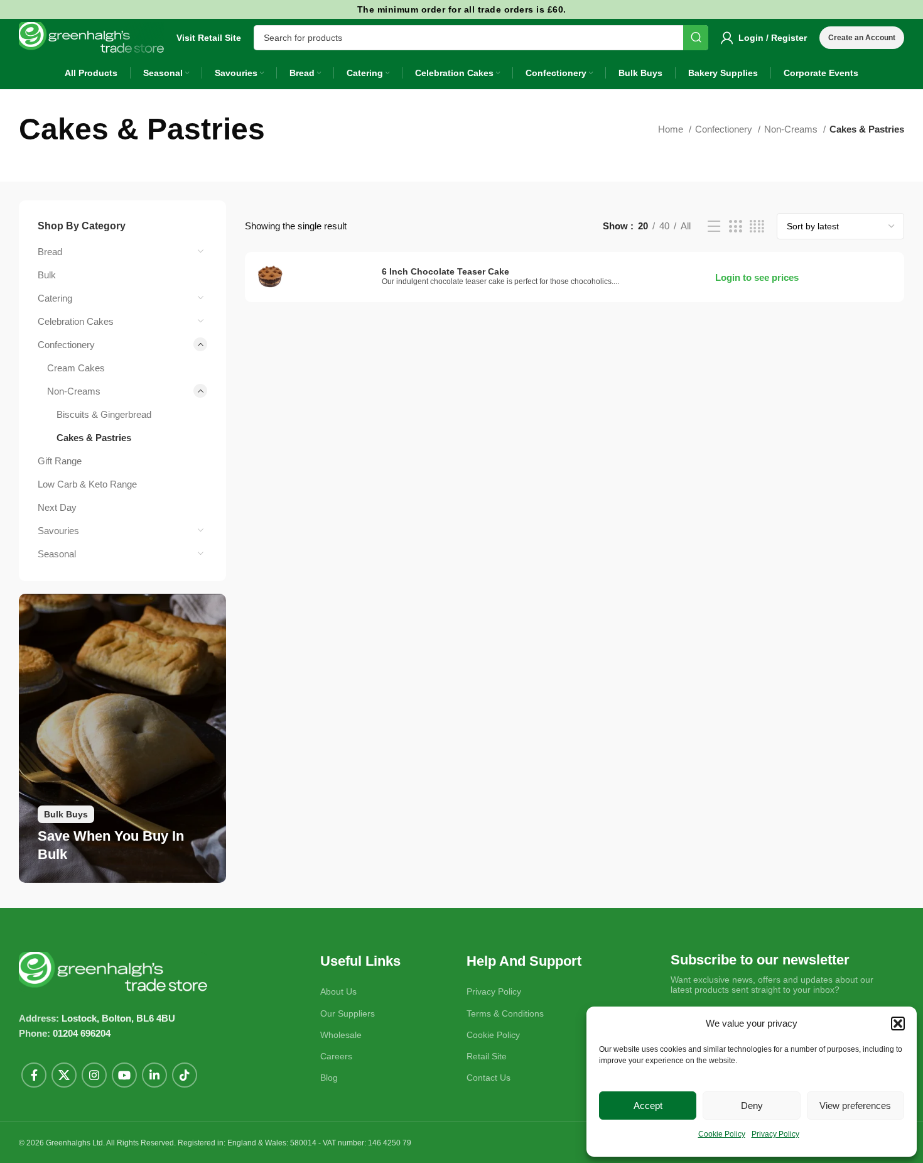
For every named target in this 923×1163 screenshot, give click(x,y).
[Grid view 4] (757, 226)
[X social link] (64, 1075)
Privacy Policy (775, 1134)
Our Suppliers (347, 1013)
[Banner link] (122, 738)
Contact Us (488, 1078)
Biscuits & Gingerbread (104, 414)
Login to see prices (757, 277)
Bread (50, 251)
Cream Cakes (76, 368)
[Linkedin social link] (154, 1075)
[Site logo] (91, 36)
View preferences (855, 1105)
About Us (338, 991)
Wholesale (341, 1035)
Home (672, 129)
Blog (329, 1078)
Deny (752, 1105)
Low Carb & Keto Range (87, 484)
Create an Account (861, 37)
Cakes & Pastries (94, 437)
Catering (55, 298)
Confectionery (725, 129)
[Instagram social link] (94, 1075)
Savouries (58, 530)
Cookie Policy (721, 1134)
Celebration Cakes (76, 321)
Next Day (57, 507)
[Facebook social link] (33, 1075)
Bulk (47, 275)
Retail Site (487, 1056)
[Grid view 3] (735, 226)
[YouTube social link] (124, 1075)
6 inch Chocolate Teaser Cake (445, 271)
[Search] (695, 37)
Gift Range (60, 461)
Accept (648, 1105)
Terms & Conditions (505, 1013)
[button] (898, 1023)
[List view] (714, 226)
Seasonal (57, 554)
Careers (336, 1056)
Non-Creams (792, 129)
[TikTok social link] (184, 1075)
